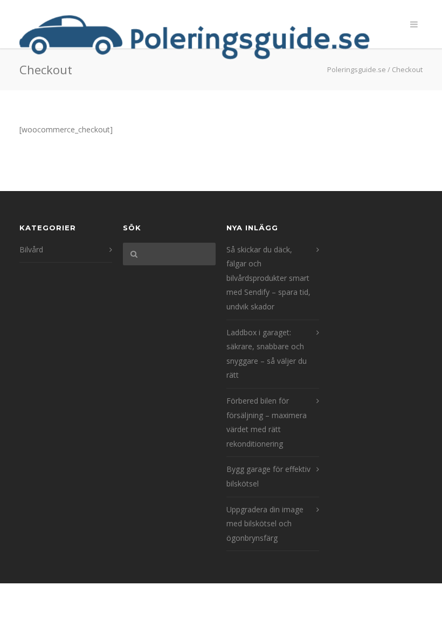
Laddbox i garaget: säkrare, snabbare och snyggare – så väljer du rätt (266, 353)
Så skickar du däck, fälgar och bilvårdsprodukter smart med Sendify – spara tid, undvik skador (268, 278)
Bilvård (31, 249)
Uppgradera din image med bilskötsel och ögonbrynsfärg (264, 523)
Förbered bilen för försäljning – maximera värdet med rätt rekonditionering (266, 422)
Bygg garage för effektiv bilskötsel (268, 476)
